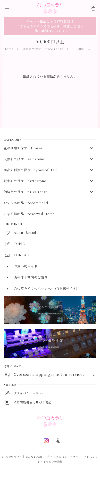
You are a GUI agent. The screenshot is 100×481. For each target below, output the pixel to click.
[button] (7, 8)
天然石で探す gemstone (24, 159)
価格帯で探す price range (43, 49)
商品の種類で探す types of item (31, 170)
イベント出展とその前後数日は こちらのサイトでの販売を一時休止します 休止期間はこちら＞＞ (50, 26)
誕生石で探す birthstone (25, 181)
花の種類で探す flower (23, 148)
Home (8, 49)
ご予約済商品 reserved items (29, 213)
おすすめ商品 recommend (26, 202)
